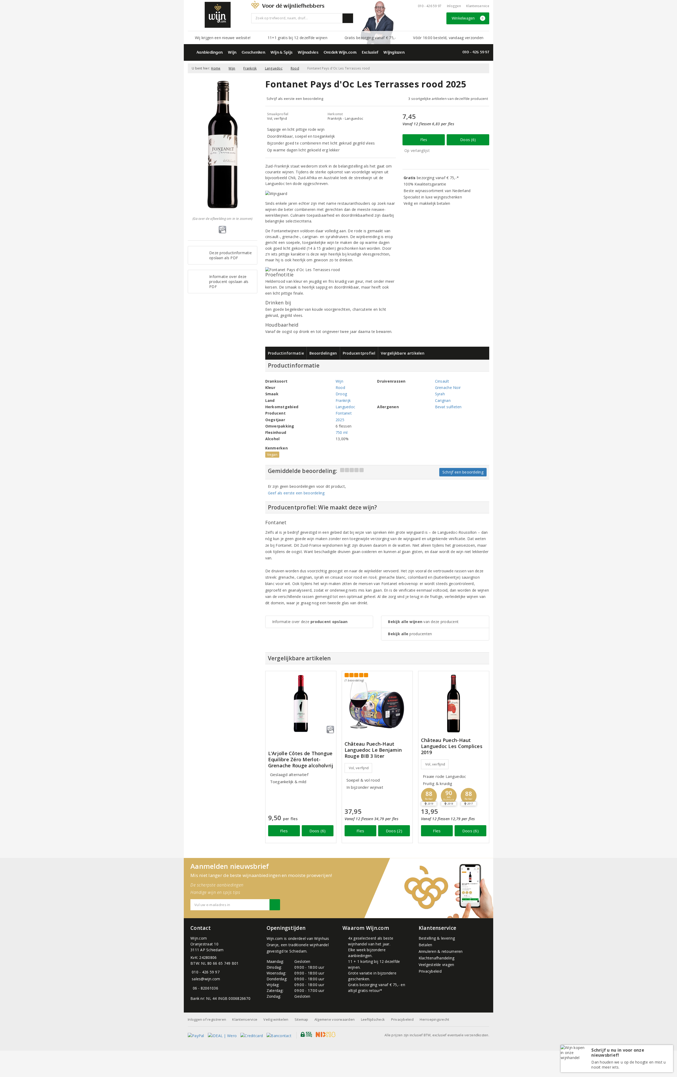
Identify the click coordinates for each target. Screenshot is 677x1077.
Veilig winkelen (275, 1019)
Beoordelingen (323, 353)
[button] (429, 796)
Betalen (425, 944)
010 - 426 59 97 (430, 6)
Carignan (443, 400)
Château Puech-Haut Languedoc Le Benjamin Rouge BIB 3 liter (373, 750)
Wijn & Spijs (281, 53)
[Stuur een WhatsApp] (191, 988)
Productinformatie (286, 353)
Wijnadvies (308, 53)
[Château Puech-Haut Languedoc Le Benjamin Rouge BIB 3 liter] (377, 702)
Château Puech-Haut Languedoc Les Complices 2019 (451, 746)
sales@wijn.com (206, 978)
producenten (410, 633)
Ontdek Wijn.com (340, 53)
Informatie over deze (310, 621)
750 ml (342, 432)
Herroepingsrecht (434, 1019)
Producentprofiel (359, 353)
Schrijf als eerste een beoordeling (295, 98)
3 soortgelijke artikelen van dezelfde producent (448, 98)
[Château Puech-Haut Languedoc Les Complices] (453, 703)
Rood (295, 68)
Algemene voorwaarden (334, 1019)
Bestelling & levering (437, 938)
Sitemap (301, 1019)
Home (215, 68)
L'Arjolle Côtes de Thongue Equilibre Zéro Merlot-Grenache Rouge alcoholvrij (300, 759)
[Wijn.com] (218, 15)
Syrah (440, 393)
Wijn (232, 53)
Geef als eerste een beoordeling (296, 492)
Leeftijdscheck (373, 1019)
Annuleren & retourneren (441, 951)
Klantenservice (477, 6)
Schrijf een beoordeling (462, 472)
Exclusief (370, 53)
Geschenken (253, 53)
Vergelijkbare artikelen (402, 353)
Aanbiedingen (209, 53)
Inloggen (454, 6)
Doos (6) (468, 139)
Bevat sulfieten (448, 406)
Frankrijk (250, 68)
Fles (423, 139)
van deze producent (423, 621)
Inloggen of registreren (207, 1019)
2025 (340, 419)
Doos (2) (394, 830)
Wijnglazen (394, 53)
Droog (341, 393)
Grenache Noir (448, 387)
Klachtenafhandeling (437, 957)
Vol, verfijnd (359, 767)
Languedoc (273, 68)
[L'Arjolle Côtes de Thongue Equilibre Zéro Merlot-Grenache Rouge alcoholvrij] (301, 703)
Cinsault (442, 381)
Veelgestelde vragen (436, 964)
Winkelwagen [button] (468, 18)
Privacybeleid (430, 971)
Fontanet (344, 413)
